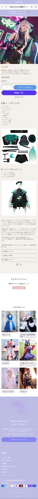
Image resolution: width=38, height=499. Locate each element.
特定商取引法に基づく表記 (9, 466)
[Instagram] (17, 264)
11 (26, 62)
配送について (9, 251)
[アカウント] (32, 7)
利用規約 (4, 469)
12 (27, 62)
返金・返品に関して (7, 460)
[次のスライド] (36, 2)
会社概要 (4, 463)
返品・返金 (8, 255)
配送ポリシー (5, 472)
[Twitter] (21, 264)
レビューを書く (19, 288)
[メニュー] (2, 7)
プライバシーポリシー (7, 475)
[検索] (6, 7)
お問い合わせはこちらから (19, 439)
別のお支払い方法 (19, 97)
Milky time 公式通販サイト (21, 492)
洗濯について (9, 260)
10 (24, 62)
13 (29, 62)
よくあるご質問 (6, 457)
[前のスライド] (2, 2)
